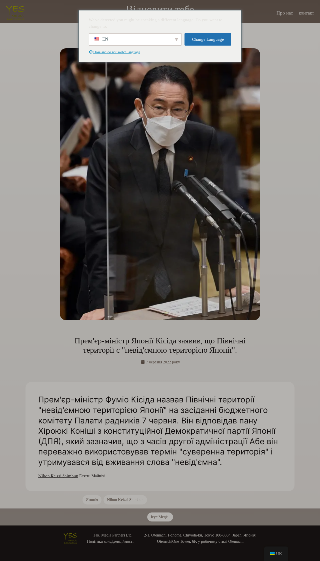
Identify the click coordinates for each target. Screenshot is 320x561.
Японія (92, 499)
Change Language (208, 39)
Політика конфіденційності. (110, 541)
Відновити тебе (160, 9)
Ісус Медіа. (160, 517)
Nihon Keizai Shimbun (58, 476)
